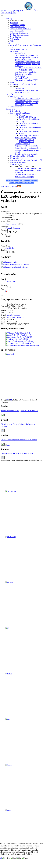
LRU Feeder (19, 121)
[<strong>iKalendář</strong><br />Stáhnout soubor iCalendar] (19, 187)
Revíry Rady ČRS (16, 97)
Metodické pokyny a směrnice (25, 72)
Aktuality (9, 19)
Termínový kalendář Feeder (29, 123)
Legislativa (14, 51)
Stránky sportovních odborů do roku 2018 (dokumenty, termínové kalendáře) (22, 182)
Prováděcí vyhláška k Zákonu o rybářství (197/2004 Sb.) (26, 59)
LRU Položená (20, 125)
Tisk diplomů (19, 88)
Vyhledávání (14, 39)
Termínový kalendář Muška (29, 136)
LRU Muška (19, 133)
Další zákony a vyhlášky (23, 74)
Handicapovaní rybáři (22, 144)
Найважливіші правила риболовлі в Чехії (17, 453)
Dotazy (12, 82)
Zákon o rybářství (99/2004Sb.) (26, 55)
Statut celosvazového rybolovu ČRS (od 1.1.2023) (30, 69)
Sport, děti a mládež (17, 31)
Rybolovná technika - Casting (25, 138)
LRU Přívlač (19, 129)
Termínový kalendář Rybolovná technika (26, 141)
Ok (1, 858)
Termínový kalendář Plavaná (29, 119)
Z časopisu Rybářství (17, 25)
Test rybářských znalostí (19, 49)
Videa (12, 41)
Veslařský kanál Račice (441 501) (27, 101)
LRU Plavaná (20, 115)
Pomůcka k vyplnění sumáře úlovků (23, 84)
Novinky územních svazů (19, 35)
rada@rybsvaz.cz (13, 315)
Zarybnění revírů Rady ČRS (20, 29)
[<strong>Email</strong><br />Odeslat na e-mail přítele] (4, 187)
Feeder (8, 228)
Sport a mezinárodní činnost (20, 113)
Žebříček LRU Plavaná (27, 117)
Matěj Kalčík (10, 248)
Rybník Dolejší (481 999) (24, 105)
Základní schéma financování (25, 175)
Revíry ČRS (10, 94)
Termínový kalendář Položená (30, 127)
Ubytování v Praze (17, 158)
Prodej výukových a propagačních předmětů (26, 160)
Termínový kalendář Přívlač (29, 131)
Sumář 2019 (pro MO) (23, 92)
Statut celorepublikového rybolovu (27, 62)
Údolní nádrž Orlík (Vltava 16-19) (27, 99)
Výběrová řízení (16, 164)
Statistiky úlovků (16, 107)
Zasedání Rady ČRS (17, 27)
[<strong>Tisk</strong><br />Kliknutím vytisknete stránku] (12, 187)
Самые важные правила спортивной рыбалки (19, 440)
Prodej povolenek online (19, 162)
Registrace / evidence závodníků (26, 146)
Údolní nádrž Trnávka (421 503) (26, 103)
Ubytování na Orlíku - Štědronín (22, 156)
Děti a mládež (15, 111)
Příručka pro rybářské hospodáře (26, 90)
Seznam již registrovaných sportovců (28, 148)
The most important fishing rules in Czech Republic (19, 411)
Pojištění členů (20, 76)
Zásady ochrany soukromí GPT (26, 80)
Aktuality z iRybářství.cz (19, 33)
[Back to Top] (2, 295)
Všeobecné (14, 23)
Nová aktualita (15, 37)
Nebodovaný (16, 228)
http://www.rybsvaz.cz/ (15, 317)
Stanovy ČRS (20, 53)
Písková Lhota (11, 224)
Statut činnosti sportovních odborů (27, 154)
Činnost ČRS (10, 109)
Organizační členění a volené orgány (28, 168)
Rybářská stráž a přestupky (24, 177)
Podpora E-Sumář (21, 78)
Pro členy (9, 43)
